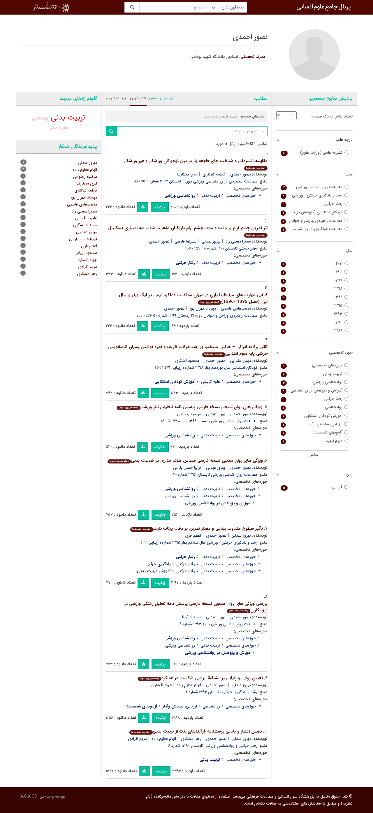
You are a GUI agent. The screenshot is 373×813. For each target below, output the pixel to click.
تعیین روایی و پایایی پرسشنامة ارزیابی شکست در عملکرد (201, 678)
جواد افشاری (161, 685)
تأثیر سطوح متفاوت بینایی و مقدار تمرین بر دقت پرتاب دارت (197, 528)
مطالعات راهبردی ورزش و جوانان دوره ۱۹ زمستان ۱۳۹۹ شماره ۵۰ (205, 315)
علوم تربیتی (210, 381)
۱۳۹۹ (313, 280)
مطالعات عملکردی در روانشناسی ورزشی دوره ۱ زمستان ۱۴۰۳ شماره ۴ (201, 181)
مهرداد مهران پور (203, 308)
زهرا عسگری (191, 738)
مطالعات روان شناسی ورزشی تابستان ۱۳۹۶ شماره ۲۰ (215, 474)
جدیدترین (138, 98)
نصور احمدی (240, 174)
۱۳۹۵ (313, 305)
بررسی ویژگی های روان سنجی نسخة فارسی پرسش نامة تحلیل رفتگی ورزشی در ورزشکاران (196, 607)
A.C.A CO (28, 796)
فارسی (313, 487)
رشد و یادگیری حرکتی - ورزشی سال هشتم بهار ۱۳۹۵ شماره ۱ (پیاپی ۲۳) (199, 542)
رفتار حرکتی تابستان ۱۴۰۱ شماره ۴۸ (229, 248)
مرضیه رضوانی (189, 414)
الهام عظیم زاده (189, 685)
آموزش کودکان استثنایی (313, 415)
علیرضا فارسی (185, 241)
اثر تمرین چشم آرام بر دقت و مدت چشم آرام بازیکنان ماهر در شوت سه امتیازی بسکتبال (188, 230)
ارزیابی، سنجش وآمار (180, 706)
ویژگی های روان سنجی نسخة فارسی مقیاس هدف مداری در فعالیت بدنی (186, 460)
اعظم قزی (193, 535)
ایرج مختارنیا (187, 174)
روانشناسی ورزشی (180, 496)
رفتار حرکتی (185, 564)
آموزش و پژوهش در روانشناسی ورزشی (312, 390)
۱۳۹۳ (313, 314)
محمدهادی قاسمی (236, 308)
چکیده (159, 207)
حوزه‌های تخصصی (241, 195)
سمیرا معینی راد (238, 241)
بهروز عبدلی (211, 241)
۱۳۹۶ (313, 297)
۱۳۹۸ (313, 288)
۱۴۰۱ (313, 272)
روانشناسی (211, 706)
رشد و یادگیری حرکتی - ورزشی (313, 195)
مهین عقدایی (240, 360)
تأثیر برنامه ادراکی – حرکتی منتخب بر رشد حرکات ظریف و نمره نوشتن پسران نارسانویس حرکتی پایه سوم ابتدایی (188, 350)
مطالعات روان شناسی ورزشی (313, 187)
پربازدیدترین (116, 98)
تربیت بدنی (210, 195)
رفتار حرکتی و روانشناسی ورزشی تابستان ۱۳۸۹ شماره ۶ (212, 745)
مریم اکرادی (137, 738)
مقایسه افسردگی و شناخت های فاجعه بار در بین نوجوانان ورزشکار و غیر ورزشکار (196, 163)
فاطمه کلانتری (214, 174)
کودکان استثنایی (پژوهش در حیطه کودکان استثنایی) (312, 212)
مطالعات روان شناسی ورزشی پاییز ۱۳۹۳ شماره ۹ (218, 624)
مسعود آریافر (190, 617)
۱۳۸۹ (313, 330)
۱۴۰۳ (313, 263)
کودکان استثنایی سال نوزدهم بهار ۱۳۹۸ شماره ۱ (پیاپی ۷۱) (211, 367)
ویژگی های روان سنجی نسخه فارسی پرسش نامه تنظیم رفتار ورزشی (190, 406)
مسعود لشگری (187, 360)
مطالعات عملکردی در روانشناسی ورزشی (312, 229)
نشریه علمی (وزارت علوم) (313, 152)
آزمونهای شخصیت (313, 432)
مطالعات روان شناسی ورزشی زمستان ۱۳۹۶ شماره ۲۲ (215, 421)
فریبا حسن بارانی (187, 467)
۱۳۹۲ (313, 322)
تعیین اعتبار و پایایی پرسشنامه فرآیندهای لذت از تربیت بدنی (196, 731)
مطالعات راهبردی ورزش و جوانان (313, 220)
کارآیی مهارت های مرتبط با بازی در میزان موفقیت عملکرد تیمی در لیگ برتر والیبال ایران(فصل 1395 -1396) (193, 298)
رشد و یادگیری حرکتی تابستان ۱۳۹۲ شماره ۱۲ (220, 692)
